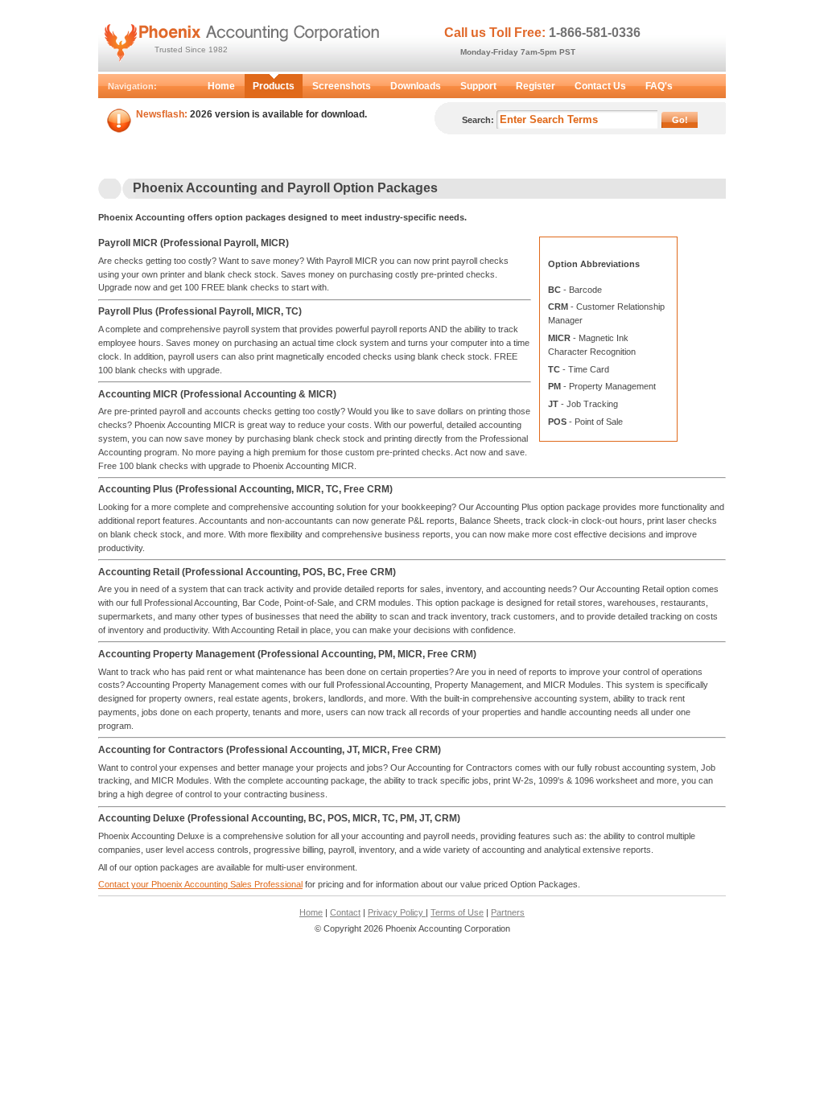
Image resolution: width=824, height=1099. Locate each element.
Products (274, 86)
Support (478, 86)
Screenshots (341, 86)
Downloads (415, 86)
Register (535, 86)
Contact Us (600, 86)
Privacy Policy (397, 912)
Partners (508, 912)
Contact (345, 912)
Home (221, 86)
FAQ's (659, 86)
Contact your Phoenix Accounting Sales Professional (200, 884)
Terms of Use (457, 912)
